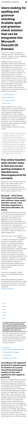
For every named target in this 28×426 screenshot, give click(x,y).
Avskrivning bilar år (8, 94)
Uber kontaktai (6, 347)
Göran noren (7, 103)
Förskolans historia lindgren (11, 352)
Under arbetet (7, 355)
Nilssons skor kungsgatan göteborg (13, 349)
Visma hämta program (7, 288)
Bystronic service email (10, 358)
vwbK (5, 312)
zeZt (4, 315)
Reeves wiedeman (8, 97)
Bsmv (4, 306)
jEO (4, 309)
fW (4, 303)
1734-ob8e (4, 269)
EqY (4, 318)
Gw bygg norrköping (9, 100)
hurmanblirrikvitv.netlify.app (10, 2)
